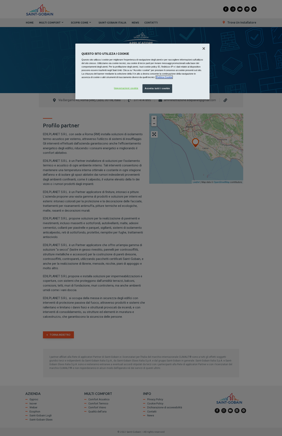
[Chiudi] (203, 48)
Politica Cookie (164, 77)
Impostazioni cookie (126, 88)
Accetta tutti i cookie (157, 88)
